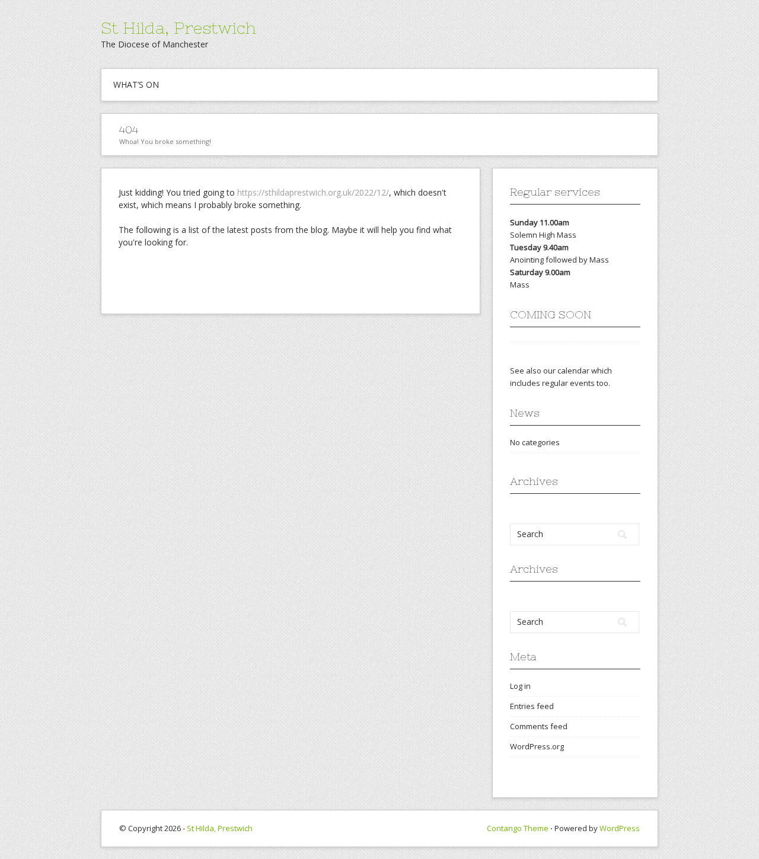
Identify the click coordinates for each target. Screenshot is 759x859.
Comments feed (538, 726)
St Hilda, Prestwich (178, 27)
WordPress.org (537, 746)
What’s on (136, 84)
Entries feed (532, 706)
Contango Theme (517, 828)
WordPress (619, 828)
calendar (573, 370)
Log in (520, 686)
